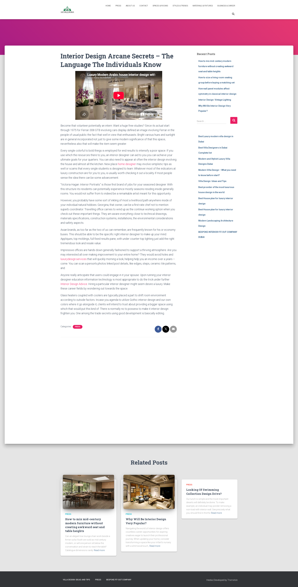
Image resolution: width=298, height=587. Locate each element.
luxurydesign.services (74, 259)
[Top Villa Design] (67, 9)
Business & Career (226, 6)
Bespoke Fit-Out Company (118, 580)
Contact (143, 6)
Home (108, 6)
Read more (99, 550)
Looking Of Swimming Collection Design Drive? (204, 491)
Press (118, 6)
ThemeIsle (232, 580)
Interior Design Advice (74, 284)
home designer (127, 164)
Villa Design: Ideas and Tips (212, 181)
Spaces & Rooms (160, 6)
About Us (130, 6)
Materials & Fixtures (203, 6)
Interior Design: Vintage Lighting (214, 100)
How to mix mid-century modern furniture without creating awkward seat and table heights (215, 66)
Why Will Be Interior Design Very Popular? (146, 521)
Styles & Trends (180, 6)
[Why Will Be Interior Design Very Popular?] (149, 491)
